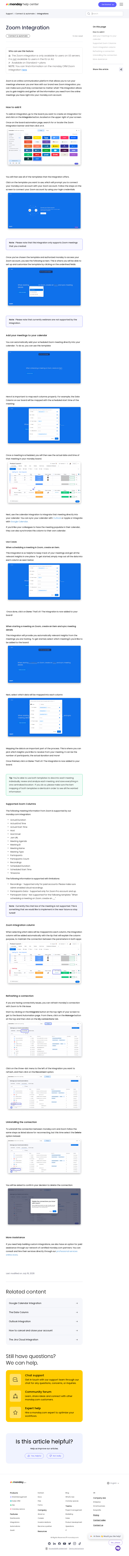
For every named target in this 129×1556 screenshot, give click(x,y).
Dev (13, 1505)
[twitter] (69, 1544)
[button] (121, 4)
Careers (41, 1518)
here (24, 69)
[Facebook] (59, 1544)
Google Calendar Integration (25, 1303)
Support (9, 13)
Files (39, 1501)
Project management (74, 1510)
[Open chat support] (118, 1548)
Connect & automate (25, 13)
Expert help (33, 1408)
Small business (99, 1506)
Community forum (38, 1392)
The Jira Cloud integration (23, 1339)
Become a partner (45, 1526)
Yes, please (115, 1542)
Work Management (19, 1497)
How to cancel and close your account (31, 1330)
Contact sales (99, 1520)
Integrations (43, 13)
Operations (70, 1526)
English (113, 1483)
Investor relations (44, 1522)
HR (94, 1493)
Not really (57, 1456)
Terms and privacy (76, 1548)
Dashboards (15, 1518)
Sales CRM (16, 1501)
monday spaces (72, 1501)
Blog (67, 1493)
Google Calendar (19, 521)
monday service (18, 1509)
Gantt (12, 1530)
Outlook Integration (20, 1321)
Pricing (96, 1515)
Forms (40, 1505)
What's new (70, 1497)
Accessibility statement (58, 1548)
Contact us (98, 1525)
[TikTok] (79, 1544)
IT (66, 1530)
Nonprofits (97, 1510)
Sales (68, 1518)
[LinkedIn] (54, 1544)
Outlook (57, 518)
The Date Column (18, 1312)
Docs (40, 1497)
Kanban (41, 1493)
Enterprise (97, 1502)
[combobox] (104, 13)
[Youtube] (64, 1544)
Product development (74, 1522)
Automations (15, 1526)
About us (41, 1514)
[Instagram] (74, 1544)
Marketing (69, 1514)
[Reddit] (49, 1544)
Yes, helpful (36, 1456)
